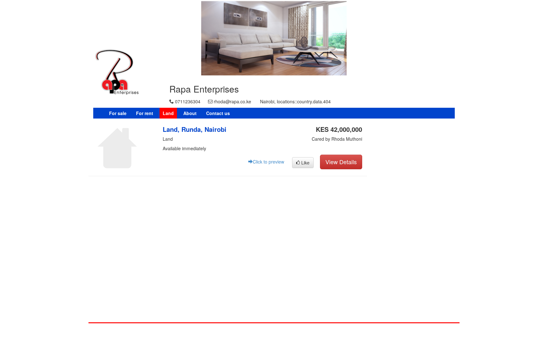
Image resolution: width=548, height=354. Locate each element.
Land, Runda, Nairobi (194, 129)
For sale (118, 113)
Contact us (218, 113)
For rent (144, 113)
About (190, 113)
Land (168, 113)
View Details (341, 162)
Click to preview (268, 161)
